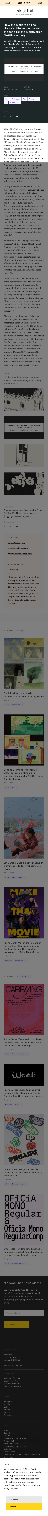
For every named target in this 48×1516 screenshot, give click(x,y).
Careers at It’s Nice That (15, 1438)
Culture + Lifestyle (12, 1386)
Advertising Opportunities (15, 1446)
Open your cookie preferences (24, 71)
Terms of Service (11, 1444)
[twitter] (11, 116)
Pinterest (8, 1415)
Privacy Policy (10, 1441)
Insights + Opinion (12, 1378)
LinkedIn (7, 1407)
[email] (17, 116)
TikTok (7, 1404)
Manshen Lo (22, 142)
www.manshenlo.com (18, 548)
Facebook (8, 1409)
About (6, 1430)
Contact (7, 1435)
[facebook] (5, 116)
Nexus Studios (20, 139)
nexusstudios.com (16, 543)
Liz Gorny (28, 90)
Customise (13, 1499)
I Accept (12, 1506)
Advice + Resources (13, 1383)
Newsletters (9, 1452)
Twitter (7, 1412)
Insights (7, 1449)
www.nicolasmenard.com (20, 554)
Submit (7, 1433)
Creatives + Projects (13, 1381)
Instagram (8, 1401)
